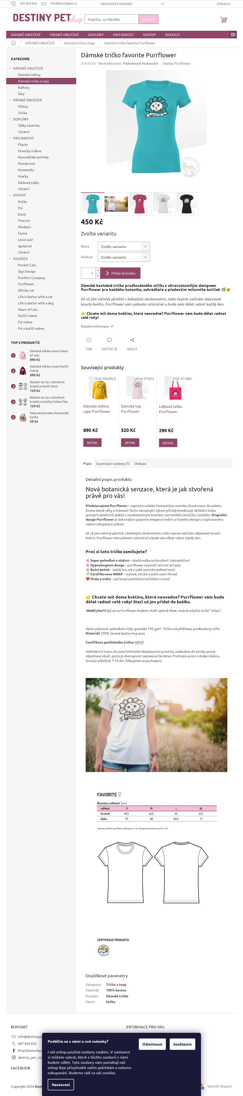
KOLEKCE (20, 258)
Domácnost (26, 163)
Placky (23, 144)
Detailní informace (95, 326)
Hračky (23, 176)
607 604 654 (27, 1043)
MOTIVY (19, 195)
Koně (22, 214)
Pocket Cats (27, 265)
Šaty (21, 93)
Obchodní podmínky (116, 4)
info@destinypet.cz (32, 1036)
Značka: (177, 63)
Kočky (22, 201)
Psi (20, 208)
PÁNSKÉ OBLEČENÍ (27, 100)
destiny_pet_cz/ (30, 1057)
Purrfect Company (31, 277)
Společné (25, 246)
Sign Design (27, 271)
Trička (22, 113)
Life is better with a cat (35, 296)
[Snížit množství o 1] (97, 276)
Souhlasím (182, 1044)
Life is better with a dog (36, 303)
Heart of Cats (28, 309)
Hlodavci (24, 227)
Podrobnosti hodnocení (140, 63)
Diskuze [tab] (140, 463)
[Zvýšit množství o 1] (97, 270)
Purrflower (26, 284)
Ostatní (23, 131)
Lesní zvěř (25, 239)
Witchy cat (26, 290)
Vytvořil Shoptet (219, 1086)
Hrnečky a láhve (30, 151)
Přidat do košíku (124, 273)
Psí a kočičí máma (31, 328)
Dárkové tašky (28, 182)
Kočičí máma (27, 315)
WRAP (139, 642)
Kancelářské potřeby (33, 157)
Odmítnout (152, 1044)
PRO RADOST (23, 138)
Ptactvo (24, 220)
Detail (92, 442)
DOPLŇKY (20, 119)
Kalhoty (24, 87)
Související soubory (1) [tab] (113, 463)
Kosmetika (26, 170)
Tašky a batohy (29, 125)
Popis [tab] (87, 463)
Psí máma (25, 322)
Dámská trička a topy (33, 81)
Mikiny (23, 106)
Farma (22, 233)
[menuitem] (25, 34)
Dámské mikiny (29, 74)
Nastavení (61, 1084)
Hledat (148, 19)
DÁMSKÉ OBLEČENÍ (28, 68)
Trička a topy (116, 984)
